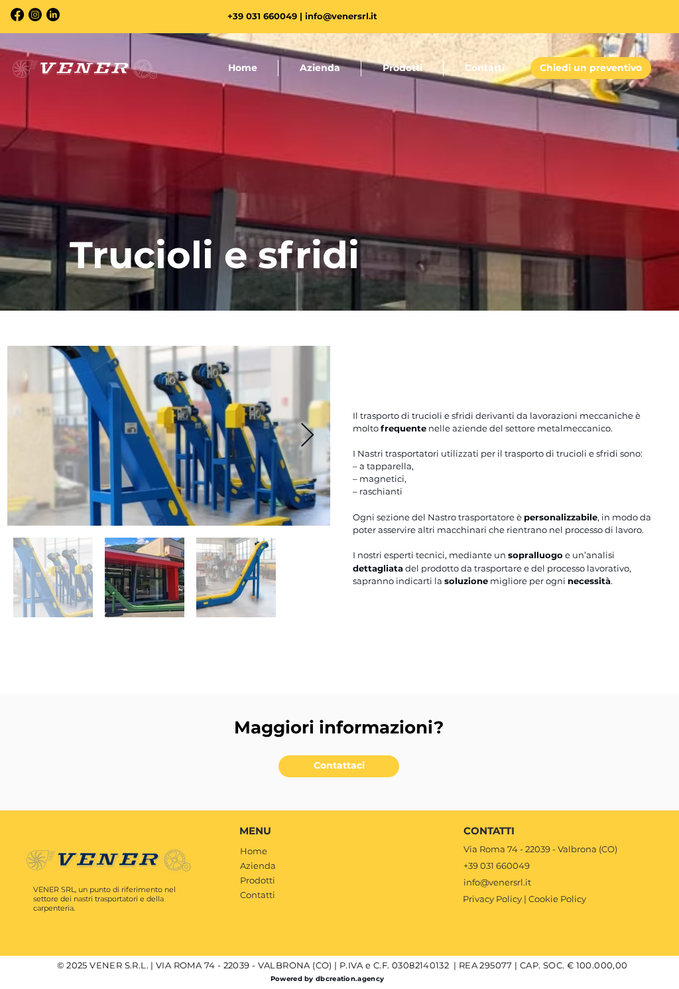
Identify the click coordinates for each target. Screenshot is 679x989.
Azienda (258, 865)
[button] (590, 68)
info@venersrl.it (341, 16)
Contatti (257, 894)
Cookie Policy (557, 898)
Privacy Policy (492, 898)
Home (253, 851)
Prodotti (257, 880)
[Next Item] (307, 436)
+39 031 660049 (496, 865)
